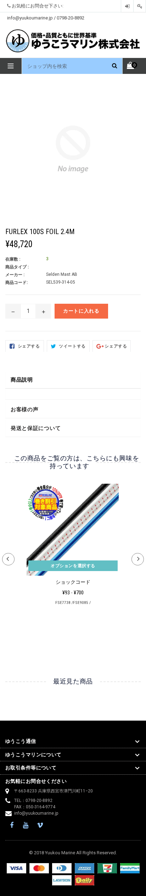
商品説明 (22, 380)
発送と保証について (36, 428)
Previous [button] (8, 559)
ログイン (127, 6)
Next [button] (137, 559)
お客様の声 (25, 409)
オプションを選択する (73, 565)
